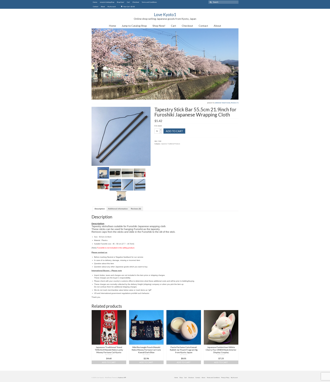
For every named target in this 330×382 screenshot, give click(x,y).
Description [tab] (100, 209)
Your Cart (129, 6)
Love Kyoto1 (165, 14)
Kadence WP (122, 377)
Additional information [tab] (118, 209)
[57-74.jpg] (139, 185)
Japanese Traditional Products (226, 103)
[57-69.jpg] (127, 173)
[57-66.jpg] (121, 136)
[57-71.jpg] (103, 185)
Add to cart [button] (109, 362)
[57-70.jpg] (139, 173)
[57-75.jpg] (121, 196)
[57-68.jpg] (115, 173)
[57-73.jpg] (127, 185)
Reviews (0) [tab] (136, 209)
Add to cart (174, 131)
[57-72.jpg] (115, 185)
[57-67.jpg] (103, 173)
